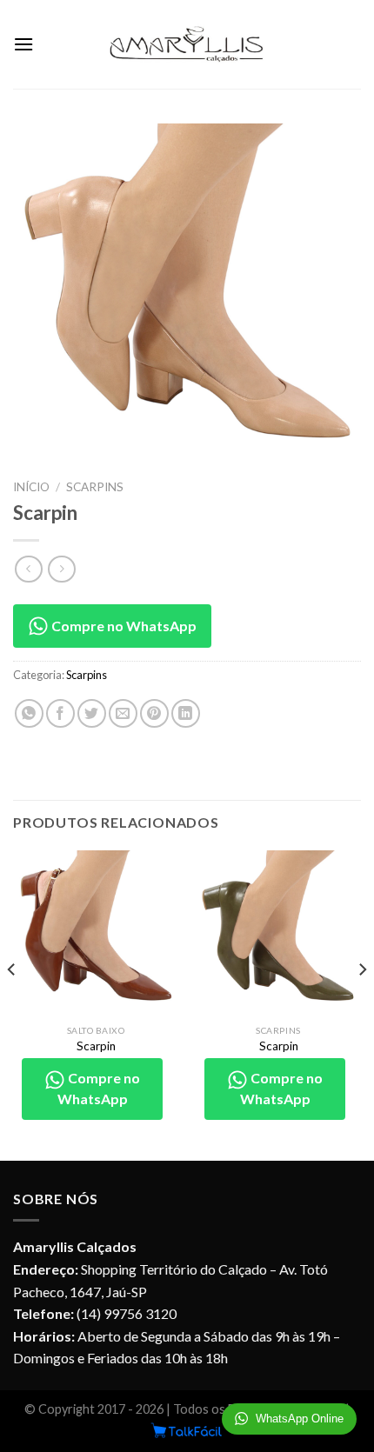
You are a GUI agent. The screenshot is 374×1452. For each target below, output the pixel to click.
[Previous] (12, 1004)
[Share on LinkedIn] (185, 713)
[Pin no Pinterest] (154, 713)
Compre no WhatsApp (123, 625)
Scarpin (96, 1046)
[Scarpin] (95, 933)
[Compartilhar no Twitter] (91, 713)
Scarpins (95, 487)
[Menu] (23, 44)
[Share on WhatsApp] (29, 713)
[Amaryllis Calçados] (187, 44)
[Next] (362, 1004)
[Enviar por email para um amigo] (123, 713)
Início (31, 487)
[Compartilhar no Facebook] (60, 713)
